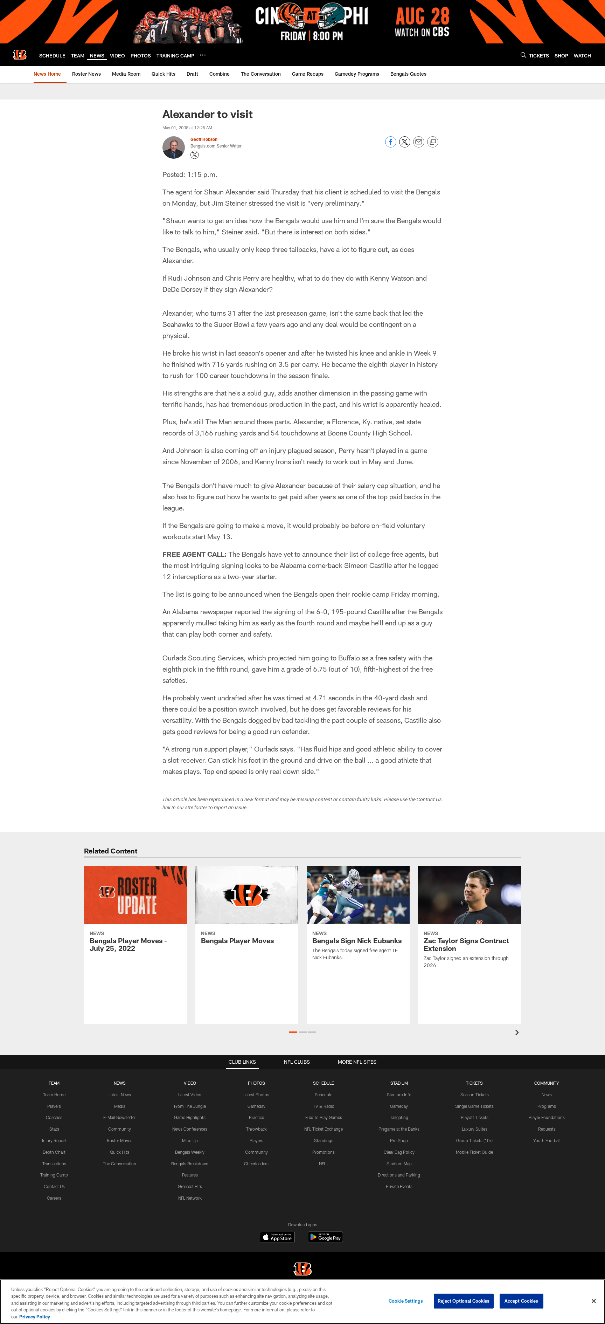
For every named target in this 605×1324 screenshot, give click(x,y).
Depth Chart (54, 1152)
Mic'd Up (190, 1140)
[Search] (523, 55)
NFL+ (323, 1163)
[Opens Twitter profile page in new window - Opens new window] (194, 155)
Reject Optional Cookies (464, 1301)
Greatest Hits (190, 1186)
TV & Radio (323, 1106)
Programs (546, 1106)
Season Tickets (474, 1094)
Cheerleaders (256, 1163)
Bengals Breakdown (189, 1163)
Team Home (54, 1094)
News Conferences (189, 1128)
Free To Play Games (323, 1117)
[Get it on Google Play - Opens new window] (325, 1240)
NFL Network (190, 1197)
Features (190, 1174)
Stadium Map (399, 1163)
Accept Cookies (521, 1301)
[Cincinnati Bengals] (302, 1270)
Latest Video (189, 1094)
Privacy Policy (34, 1316)
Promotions (323, 1152)
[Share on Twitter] (404, 146)
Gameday (256, 1106)
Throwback (256, 1128)
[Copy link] (432, 142)
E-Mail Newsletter (119, 1117)
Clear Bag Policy (399, 1152)
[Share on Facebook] (390, 146)
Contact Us (54, 1186)
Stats (54, 1128)
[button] (293, 1032)
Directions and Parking (399, 1174)
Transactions (54, 1163)
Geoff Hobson (203, 139)
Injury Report (54, 1140)
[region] (302, 1301)
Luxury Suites (474, 1128)
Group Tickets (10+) (474, 1140)
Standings (323, 1140)
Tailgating (399, 1117)
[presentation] (518, 1033)
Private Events (399, 1186)
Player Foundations (547, 1117)
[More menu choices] (203, 55)
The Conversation (119, 1163)
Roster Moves (119, 1140)
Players (54, 1106)
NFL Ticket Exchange (323, 1128)
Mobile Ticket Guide (474, 1152)
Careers (54, 1197)
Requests (547, 1128)
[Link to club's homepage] (19, 54)
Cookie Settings (406, 1301)
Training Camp (54, 1174)
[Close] (593, 1301)
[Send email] (418, 146)
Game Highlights (190, 1117)
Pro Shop (399, 1140)
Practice (256, 1117)
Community (119, 1128)
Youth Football (547, 1140)
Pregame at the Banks (398, 1128)
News (547, 1094)
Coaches (54, 1117)
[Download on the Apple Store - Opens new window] (277, 1238)
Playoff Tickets (474, 1117)
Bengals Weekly (189, 1152)
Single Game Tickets (474, 1106)
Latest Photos (256, 1094)
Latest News (120, 1094)
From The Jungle (190, 1106)
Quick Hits (119, 1152)
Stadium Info (399, 1094)
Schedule (323, 1094)
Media (119, 1106)
